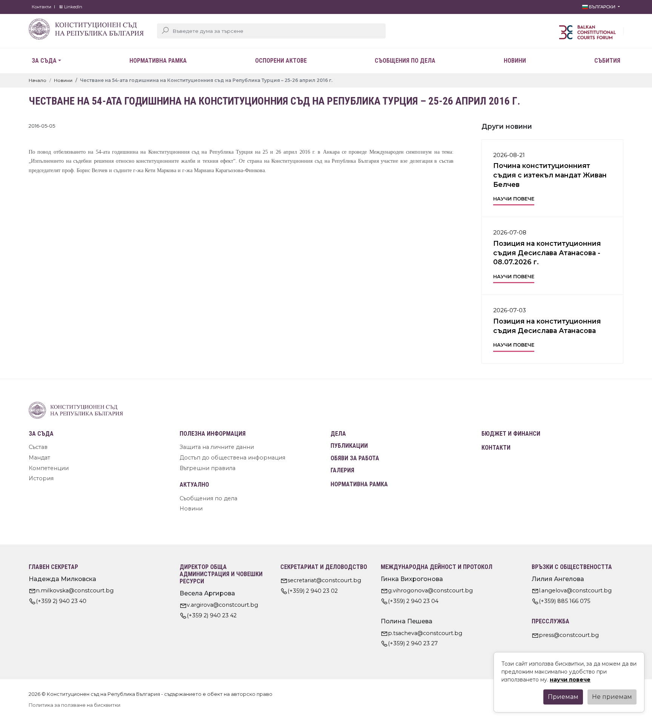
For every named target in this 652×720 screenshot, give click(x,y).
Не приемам (612, 696)
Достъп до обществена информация (232, 457)
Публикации (349, 445)
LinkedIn (72, 6)
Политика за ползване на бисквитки (74, 705)
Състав (38, 447)
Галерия (342, 470)
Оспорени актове (281, 60)
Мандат (39, 457)
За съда (44, 60)
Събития (607, 60)
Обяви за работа (355, 458)
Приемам (563, 696)
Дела (338, 433)
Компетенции (49, 468)
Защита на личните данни (217, 447)
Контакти (41, 6)
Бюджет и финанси (510, 433)
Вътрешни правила (207, 468)
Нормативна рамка (158, 60)
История (41, 478)
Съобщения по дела (405, 60)
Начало (37, 80)
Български (602, 6)
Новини (515, 60)
